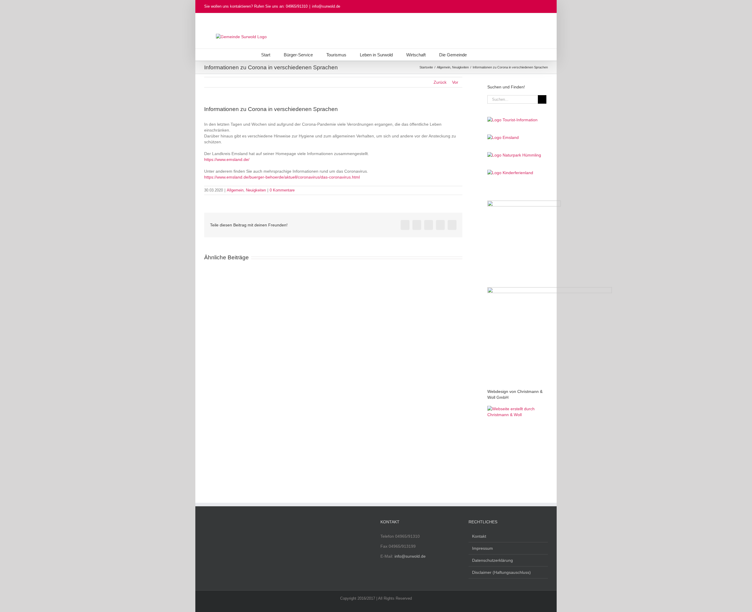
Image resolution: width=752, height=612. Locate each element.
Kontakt (479, 536)
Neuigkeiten (256, 190)
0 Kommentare (282, 190)
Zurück (440, 82)
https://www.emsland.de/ (226, 159)
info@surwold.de (326, 6)
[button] (482, 54)
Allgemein (235, 190)
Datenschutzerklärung (492, 560)
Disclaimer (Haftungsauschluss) (501, 572)
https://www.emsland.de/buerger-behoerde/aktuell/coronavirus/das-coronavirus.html (282, 177)
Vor (455, 82)
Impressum (482, 548)
